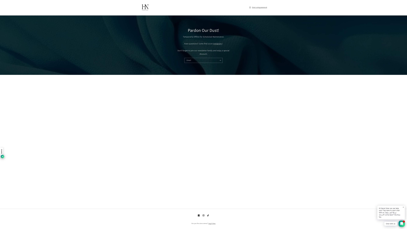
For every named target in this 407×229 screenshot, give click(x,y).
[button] (258, 7)
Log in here (211, 223)
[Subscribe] (220, 60)
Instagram (217, 43)
